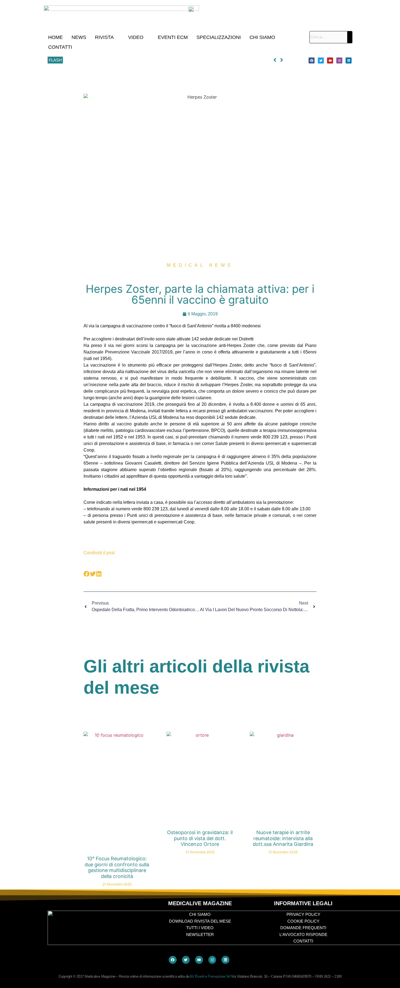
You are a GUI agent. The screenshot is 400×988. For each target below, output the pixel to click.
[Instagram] (339, 60)
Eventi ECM (173, 37)
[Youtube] (330, 60)
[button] (107, 37)
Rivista (104, 37)
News (79, 37)
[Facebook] (312, 60)
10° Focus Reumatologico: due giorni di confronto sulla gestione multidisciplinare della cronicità (148, 60)
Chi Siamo (262, 37)
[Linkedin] (349, 60)
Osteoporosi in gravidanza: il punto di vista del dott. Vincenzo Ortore (200, 838)
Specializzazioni (218, 37)
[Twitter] (321, 60)
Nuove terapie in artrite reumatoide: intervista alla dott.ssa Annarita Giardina (283, 838)
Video (135, 37)
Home (55, 37)
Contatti (60, 47)
